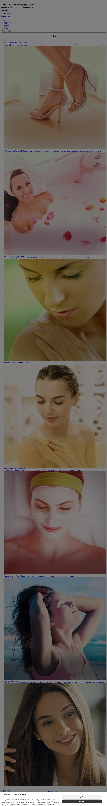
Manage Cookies (82, 797)
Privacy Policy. (50, 804)
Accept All (82, 801)
